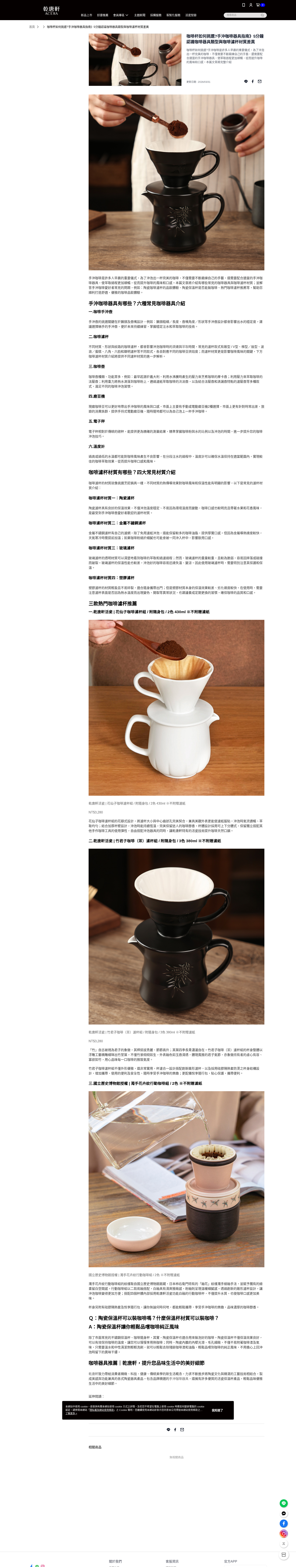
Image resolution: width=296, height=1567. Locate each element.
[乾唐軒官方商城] (51, 10)
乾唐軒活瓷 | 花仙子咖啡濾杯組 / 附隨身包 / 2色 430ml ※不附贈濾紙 (137, 803)
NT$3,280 (96, 812)
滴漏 (182, 381)
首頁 (32, 26)
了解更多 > (71, 1413)
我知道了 (217, 1410)
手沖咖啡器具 (178, 1378)
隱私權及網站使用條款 (102, 1410)
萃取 (185, 346)
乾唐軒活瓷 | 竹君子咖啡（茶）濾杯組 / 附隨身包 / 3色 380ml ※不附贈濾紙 (142, 1032)
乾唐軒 (93, 1374)
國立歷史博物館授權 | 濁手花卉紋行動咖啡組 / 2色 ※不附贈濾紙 (134, 1275)
